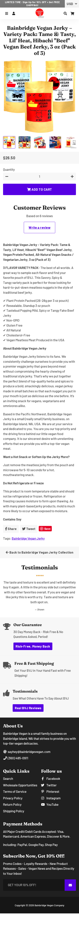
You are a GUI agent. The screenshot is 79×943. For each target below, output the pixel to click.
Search (8, 769)
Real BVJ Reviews (28, 698)
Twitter (51, 775)
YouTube (52, 794)
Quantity (9, 169)
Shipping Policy (13, 801)
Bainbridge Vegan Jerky (28, 538)
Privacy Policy (12, 788)
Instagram (53, 788)
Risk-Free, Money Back (33, 636)
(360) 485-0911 (17, 748)
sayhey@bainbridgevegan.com (28, 742)
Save (47, 529)
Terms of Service (14, 781)
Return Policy (12, 794)
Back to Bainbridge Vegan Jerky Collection (41, 552)
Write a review (39, 227)
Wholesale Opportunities (20, 775)
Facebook (53, 769)
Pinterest (52, 781)
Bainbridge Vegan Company (49, 895)
